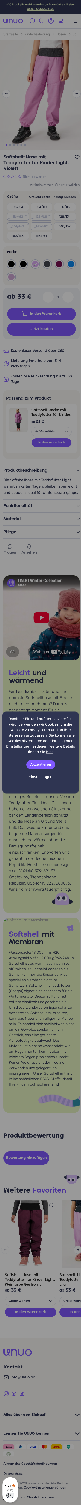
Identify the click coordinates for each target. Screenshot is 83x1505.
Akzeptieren (40, 765)
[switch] (10, 1495)
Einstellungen (41, 777)
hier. (49, 752)
